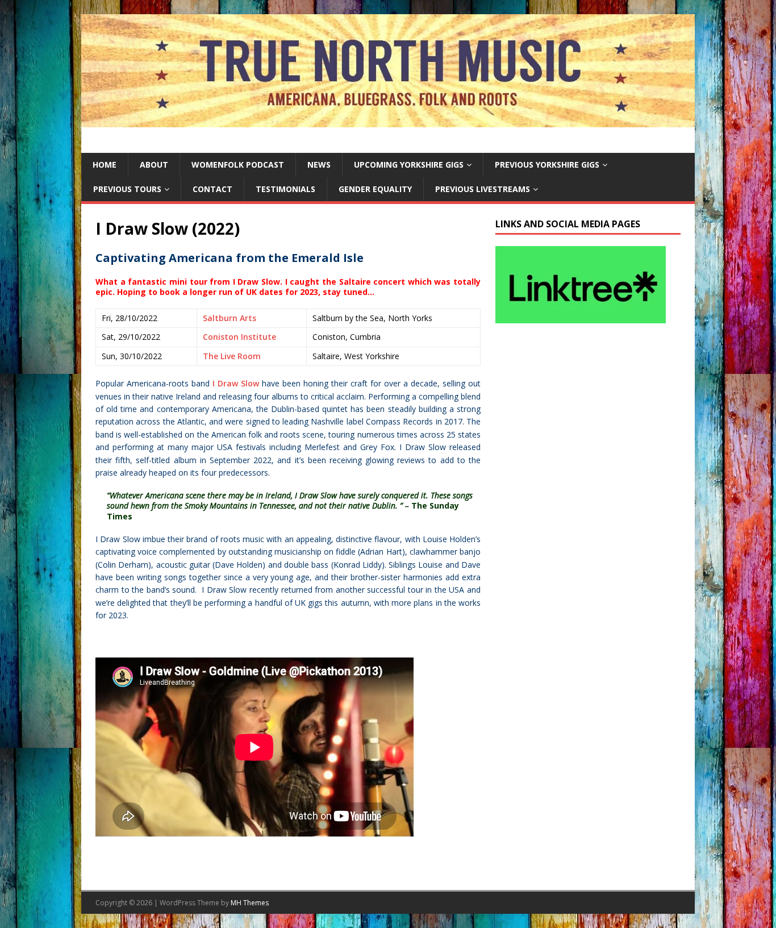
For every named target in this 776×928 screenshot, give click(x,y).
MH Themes (250, 903)
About (154, 164)
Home (104, 164)
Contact (212, 189)
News (319, 164)
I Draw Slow (235, 383)
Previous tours (127, 189)
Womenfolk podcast (237, 164)
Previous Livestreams (482, 189)
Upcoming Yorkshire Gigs (409, 164)
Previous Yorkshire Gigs (547, 164)
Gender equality (375, 189)
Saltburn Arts (229, 318)
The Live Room (232, 356)
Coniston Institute (239, 336)
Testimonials (285, 189)
